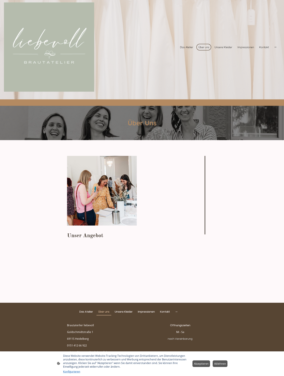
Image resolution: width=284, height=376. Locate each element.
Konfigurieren (71, 371)
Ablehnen (220, 363)
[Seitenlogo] (49, 47)
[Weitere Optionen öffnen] (275, 47)
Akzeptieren (201, 363)
